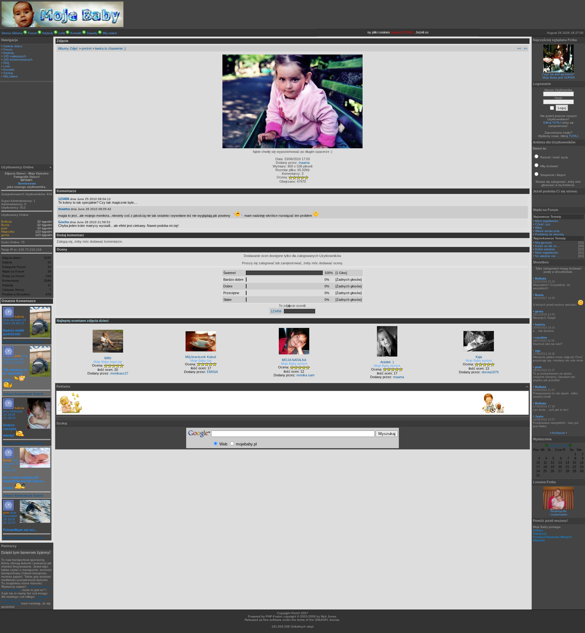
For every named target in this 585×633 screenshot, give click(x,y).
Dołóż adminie (545, 249)
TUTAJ (573, 136)
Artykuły (47, 33)
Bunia (5, 225)
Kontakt (75, 33)
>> (525, 48)
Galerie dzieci (12, 46)
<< (519, 48)
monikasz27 (119, 373)
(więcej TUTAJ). (396, 32)
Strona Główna (12, 33)
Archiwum (558, 432)
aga (538, 350)
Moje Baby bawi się (108, 362)
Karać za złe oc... (547, 246)
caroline (541, 337)
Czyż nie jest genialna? (558, 74)
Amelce (538, 530)
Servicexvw (27, 183)
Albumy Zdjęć (68, 48)
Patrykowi (539, 533)
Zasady (92, 33)
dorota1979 (490, 372)
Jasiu (539, 416)
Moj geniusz (543, 242)
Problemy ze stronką (549, 234)
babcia (19, 316)
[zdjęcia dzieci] (62, 26)
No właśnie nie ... (547, 256)
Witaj (538, 227)
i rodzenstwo (558, 514)
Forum (32, 33)
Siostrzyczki (558, 511)
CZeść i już (542, 224)
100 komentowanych (18, 59)
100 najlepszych (14, 56)
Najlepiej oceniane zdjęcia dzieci (82, 320)
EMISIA (212, 372)
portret (86, 48)
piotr (4, 228)
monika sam (305, 375)
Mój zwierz (110, 33)
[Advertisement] (27, 123)
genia (5, 235)
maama (304, 162)
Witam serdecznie (547, 231)
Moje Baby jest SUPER (558, 77)
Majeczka (7, 231)
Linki (61, 33)
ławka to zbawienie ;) (110, 48)
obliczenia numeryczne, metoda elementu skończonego (25, 600)
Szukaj (8, 73)
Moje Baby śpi (200, 360)
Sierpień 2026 (558, 446)
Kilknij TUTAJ (552, 122)
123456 (63, 199)
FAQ (6, 63)
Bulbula (6, 221)
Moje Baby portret (294, 363)
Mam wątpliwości (546, 221)
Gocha (63, 222)
